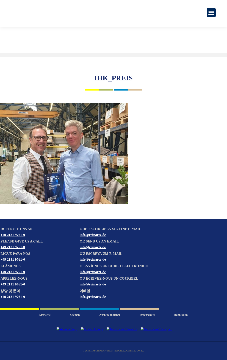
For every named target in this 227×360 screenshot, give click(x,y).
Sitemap (75, 314)
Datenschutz (147, 314)
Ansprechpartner (109, 314)
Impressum (181, 314)
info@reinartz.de (93, 235)
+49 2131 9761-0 (13, 235)
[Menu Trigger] (211, 12)
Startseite (45, 314)
